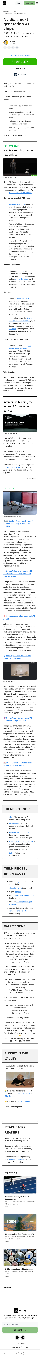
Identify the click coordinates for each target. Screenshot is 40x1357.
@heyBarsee (10, 1096)
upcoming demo (13, 467)
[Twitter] (17, 1337)
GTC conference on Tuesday (20, 193)
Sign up (12, 55)
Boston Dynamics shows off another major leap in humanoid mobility (18, 523)
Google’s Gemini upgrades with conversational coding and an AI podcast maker (17, 573)
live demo (12, 329)
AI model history (15, 888)
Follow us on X (19, 55)
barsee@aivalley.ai (22, 1093)
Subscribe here (24, 1101)
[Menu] (37, 2)
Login (19, 3)
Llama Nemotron (21, 279)
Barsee (12, 41)
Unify (11, 853)
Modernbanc (14, 823)
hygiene (18, 892)
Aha (10, 817)
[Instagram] (22, 1337)
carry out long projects (18, 911)
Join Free (29, 3)
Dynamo (20, 271)
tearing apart (19, 882)
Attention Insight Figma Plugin (21, 832)
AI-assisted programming (24, 895)
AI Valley (6, 11)
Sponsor (27, 55)
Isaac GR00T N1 (23, 299)
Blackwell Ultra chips (17, 204)
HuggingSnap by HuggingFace (21, 841)
